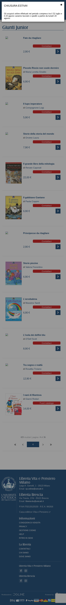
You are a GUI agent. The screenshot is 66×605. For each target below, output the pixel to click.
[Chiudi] (61, 4)
